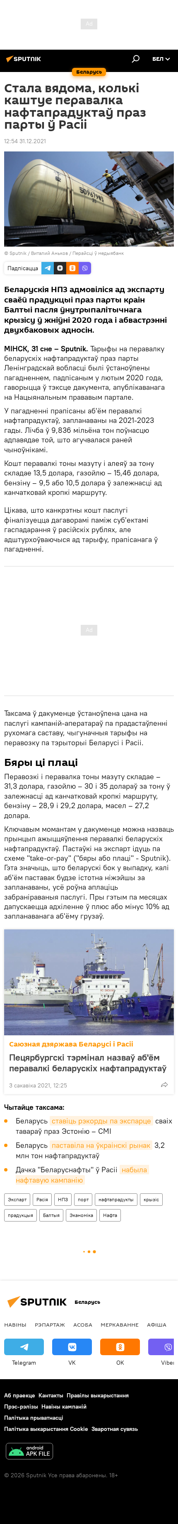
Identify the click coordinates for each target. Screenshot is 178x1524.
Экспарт (17, 1199)
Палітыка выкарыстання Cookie (46, 1429)
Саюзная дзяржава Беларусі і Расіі (71, 1044)
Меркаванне (120, 1324)
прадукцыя (20, 1215)
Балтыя (51, 1215)
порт (83, 1199)
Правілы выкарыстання (98, 1395)
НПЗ (63, 1199)
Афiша (156, 1324)
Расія (42, 1199)
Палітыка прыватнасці (33, 1417)
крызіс (151, 1199)
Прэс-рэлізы (21, 1406)
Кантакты (50, 1395)
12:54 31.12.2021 (25, 141)
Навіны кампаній (64, 1406)
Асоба (82, 1324)
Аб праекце (19, 1395)
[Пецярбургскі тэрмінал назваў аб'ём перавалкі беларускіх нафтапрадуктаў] (89, 982)
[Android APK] (29, 1452)
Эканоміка (81, 1215)
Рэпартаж (50, 1324)
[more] (164, 1084)
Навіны (15, 1324)
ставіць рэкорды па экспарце (101, 1121)
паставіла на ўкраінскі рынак (101, 1145)
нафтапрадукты (116, 1199)
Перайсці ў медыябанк (98, 253)
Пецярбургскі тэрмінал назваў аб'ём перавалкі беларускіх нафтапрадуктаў (87, 1062)
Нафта (110, 1215)
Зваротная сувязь (114, 1429)
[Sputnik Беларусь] (25, 62)
